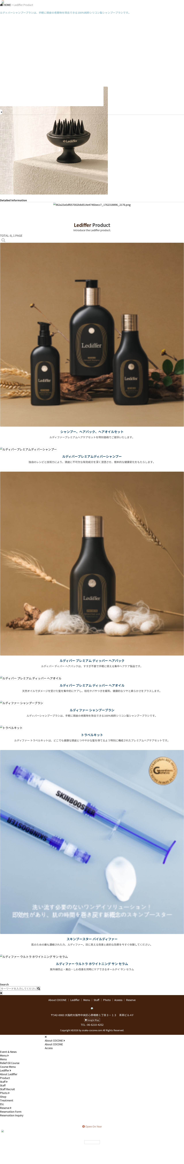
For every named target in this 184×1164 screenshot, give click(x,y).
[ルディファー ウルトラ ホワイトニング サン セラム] (34, 956)
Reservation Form (10, 1111)
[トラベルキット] (11, 727)
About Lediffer (8, 1074)
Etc (2, 1104)
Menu (86, 1000)
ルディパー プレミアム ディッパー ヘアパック (92, 660)
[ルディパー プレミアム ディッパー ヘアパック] (92, 563)
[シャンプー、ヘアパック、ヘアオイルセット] (92, 334)
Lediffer (74, 1000)
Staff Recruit (7, 1089)
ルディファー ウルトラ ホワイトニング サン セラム (92, 963)
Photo (107, 1000)
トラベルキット (92, 734)
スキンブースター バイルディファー (92, 939)
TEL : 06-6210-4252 (92, 1024)
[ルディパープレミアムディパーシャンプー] (28, 449)
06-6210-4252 (93, 1147)
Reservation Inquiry (11, 1115)
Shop (3, 1096)
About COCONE (57, 1000)
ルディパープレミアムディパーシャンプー (92, 456)
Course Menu (8, 1066)
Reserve (131, 1000)
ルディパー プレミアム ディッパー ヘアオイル (92, 685)
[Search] (3, 240)
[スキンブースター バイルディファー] (92, 842)
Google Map (93, 1019)
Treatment (6, 1100)
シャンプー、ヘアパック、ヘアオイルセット (92, 431)
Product (5, 1078)
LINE (7, 1131)
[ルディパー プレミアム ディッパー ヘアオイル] (31, 678)
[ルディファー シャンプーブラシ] (21, 702)
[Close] (1, 993)
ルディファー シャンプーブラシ (92, 710)
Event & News (8, 1051)
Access (49, 1048)
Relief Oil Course (9, 1063)
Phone (21, 1131)
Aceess (118, 1000)
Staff (96, 1000)
